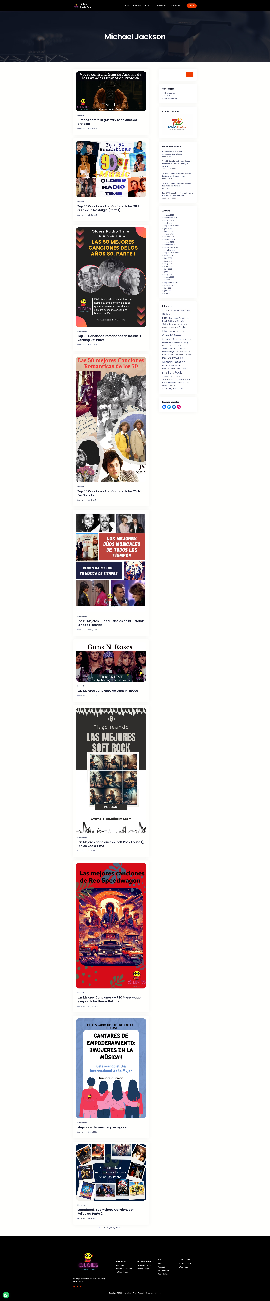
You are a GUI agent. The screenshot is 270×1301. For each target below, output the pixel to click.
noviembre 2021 (170, 280)
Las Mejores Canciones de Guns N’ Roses (107, 691)
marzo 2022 (169, 277)
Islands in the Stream (168, 346)
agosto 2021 (169, 285)
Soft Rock (175, 372)
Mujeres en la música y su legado (102, 1127)
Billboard (168, 314)
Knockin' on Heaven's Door (183, 352)
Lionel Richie (187, 354)
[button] (6, 1295)
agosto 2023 (169, 255)
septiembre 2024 (171, 226)
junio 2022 (168, 272)
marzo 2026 (169, 215)
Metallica (177, 357)
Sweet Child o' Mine (171, 376)
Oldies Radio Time (130, 1293)
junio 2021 (168, 290)
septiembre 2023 (171, 253)
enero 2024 (169, 242)
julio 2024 (168, 228)
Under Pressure (169, 382)
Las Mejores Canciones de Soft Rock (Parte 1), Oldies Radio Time (110, 844)
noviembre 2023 (171, 247)
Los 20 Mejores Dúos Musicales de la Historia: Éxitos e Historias (110, 623)
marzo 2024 (169, 236)
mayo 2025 (169, 220)
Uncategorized (170, 98)
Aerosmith (175, 310)
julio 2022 (168, 269)
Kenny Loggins (169, 351)
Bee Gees (185, 310)
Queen (185, 368)
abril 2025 (168, 223)
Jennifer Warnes (179, 346)
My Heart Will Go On (171, 365)
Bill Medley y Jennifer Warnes (175, 318)
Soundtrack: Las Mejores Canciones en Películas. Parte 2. (106, 1212)
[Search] (189, 74)
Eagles (182, 327)
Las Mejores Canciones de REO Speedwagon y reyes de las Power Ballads (109, 999)
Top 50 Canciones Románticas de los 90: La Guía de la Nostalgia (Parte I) (109, 208)
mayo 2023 (168, 263)
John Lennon (179, 348)
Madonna (166, 358)
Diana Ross (177, 324)
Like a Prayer (168, 354)
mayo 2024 (169, 234)
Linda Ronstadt (179, 354)
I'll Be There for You (187, 340)
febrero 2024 (169, 239)
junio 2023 (168, 261)
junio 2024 (168, 231)
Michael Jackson (173, 362)
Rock (164, 373)
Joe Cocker (167, 348)
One (179, 368)
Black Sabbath (169, 321)
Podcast (80, 115)
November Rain (169, 368)
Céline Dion (167, 324)
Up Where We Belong (183, 383)
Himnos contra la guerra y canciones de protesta (107, 122)
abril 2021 (168, 293)
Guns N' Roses (172, 335)
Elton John (168, 331)
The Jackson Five (170, 379)
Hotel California (171, 339)
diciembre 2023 (170, 244)
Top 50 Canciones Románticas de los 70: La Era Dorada (109, 493)
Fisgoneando (82, 331)
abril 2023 (168, 266)
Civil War (181, 321)
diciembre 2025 (170, 217)
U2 (190, 379)
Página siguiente (115, 1227)
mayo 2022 (168, 274)
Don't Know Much (173, 328)
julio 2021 (167, 288)
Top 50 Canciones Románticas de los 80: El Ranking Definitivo (109, 338)
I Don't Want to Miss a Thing (175, 342)
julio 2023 (168, 258)
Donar (191, 5)
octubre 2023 (170, 250)
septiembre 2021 (171, 282)
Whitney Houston (172, 388)
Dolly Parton (184, 324)
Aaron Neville (166, 311)
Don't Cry (164, 328)
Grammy (180, 331)
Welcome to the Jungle (168, 385)
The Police (183, 379)
